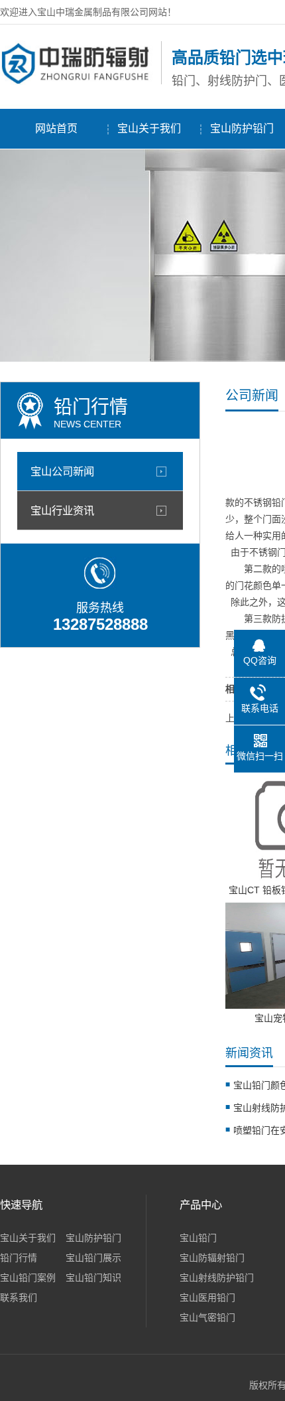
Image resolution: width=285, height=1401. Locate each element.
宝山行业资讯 (62, 510)
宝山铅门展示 (93, 1257)
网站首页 (56, 128)
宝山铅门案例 (28, 1277)
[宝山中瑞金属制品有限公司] (77, 81)
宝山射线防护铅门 (217, 1277)
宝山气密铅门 (207, 1317)
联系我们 (18, 1297)
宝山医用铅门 (207, 1297)
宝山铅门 (198, 1237)
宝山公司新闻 (62, 471)
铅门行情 (18, 1257)
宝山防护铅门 (93, 1237)
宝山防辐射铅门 (212, 1257)
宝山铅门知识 (93, 1277)
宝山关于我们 (149, 128)
